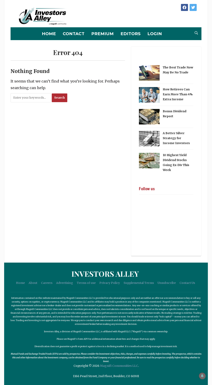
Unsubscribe (167, 283)
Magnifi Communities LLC (119, 366)
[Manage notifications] (202, 376)
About (33, 283)
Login (154, 33)
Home (49, 33)
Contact (73, 33)
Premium (102, 33)
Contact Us (187, 283)
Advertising (64, 283)
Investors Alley (105, 274)
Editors (130, 33)
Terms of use (86, 283)
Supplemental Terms (139, 283)
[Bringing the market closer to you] (39, 16)
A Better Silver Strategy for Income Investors (176, 138)
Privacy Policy (109, 283)
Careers (46, 283)
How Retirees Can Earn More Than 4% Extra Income (178, 94)
